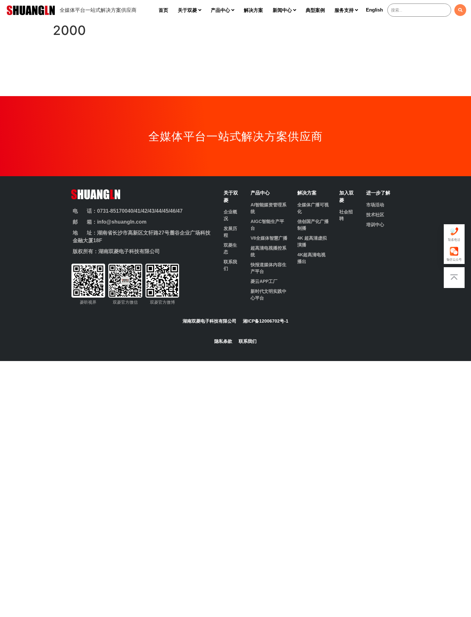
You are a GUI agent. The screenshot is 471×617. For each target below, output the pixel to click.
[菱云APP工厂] (269, 281)
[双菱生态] (232, 248)
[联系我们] (232, 265)
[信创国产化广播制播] (313, 225)
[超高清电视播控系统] (269, 251)
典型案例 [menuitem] (315, 10)
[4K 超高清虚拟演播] (313, 241)
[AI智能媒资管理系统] (269, 208)
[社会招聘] (348, 215)
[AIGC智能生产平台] (269, 225)
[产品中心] (269, 193)
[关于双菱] (232, 196)
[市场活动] (382, 205)
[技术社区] (382, 214)
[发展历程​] (232, 232)
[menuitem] (189, 10)
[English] (374, 11)
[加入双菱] (348, 196)
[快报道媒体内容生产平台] (269, 268)
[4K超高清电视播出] (313, 258)
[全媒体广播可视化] (313, 208)
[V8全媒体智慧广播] (269, 238)
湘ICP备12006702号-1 (265, 321)
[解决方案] (313, 193)
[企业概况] (232, 215)
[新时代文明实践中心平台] (269, 294)
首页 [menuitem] (163, 10)
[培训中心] (382, 224)
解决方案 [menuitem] (253, 10)
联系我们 (248, 341)
